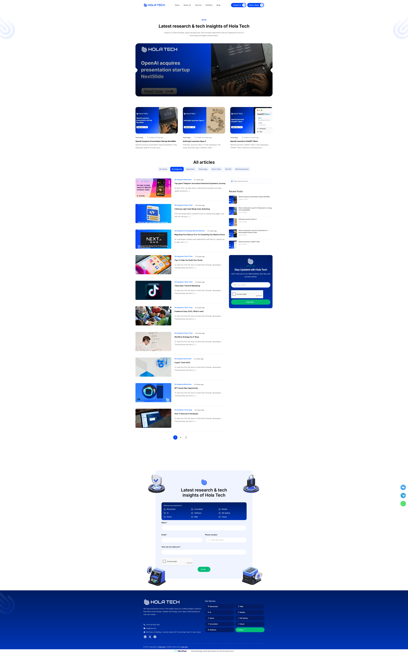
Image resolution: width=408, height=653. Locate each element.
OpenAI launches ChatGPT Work (244, 141)
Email (164, 535)
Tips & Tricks (216, 169)
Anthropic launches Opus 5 (194, 141)
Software (197, 513)
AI (167, 513)
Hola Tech (184, 647)
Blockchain (190, 169)
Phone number (211, 535)
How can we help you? (171, 547)
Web (196, 517)
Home (177, 5)
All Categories (177, 169)
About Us (187, 5)
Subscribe (250, 302)
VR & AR (228, 169)
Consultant (198, 509)
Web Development (242, 169)
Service (198, 5)
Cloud (224, 517)
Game (169, 517)
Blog (218, 5)
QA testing (226, 513)
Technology (157, 58)
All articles (163, 169)
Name (165, 523)
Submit (203, 569)
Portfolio (209, 5)
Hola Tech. (162, 647)
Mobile (224, 509)
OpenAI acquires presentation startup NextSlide (155, 141)
